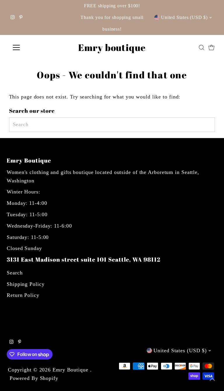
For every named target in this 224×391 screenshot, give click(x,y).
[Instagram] (12, 17)
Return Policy (23, 295)
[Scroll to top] (212, 379)
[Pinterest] (21, 17)
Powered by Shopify (34, 378)
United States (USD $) (184, 17)
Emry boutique (112, 47)
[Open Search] (201, 47)
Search (14, 273)
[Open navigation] (33, 47)
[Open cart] (211, 47)
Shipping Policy (26, 284)
